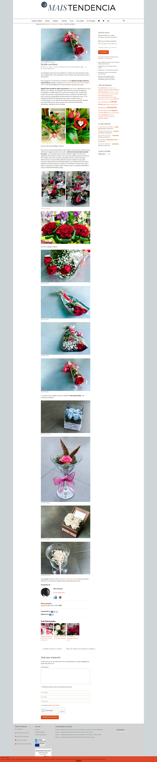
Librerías (116, 99)
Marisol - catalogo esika (61, 737)
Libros (99, 102)
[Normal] (44, 605)
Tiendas (112, 115)
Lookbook (104, 102)
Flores (57, 67)
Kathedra (110, 95)
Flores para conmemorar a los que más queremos (60, 637)
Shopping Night (115, 112)
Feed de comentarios (41, 734)
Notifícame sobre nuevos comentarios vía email (57, 687)
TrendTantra (101, 116)
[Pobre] (41, 605)
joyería (106, 95)
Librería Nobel (108, 97)
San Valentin (104, 112)
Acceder (37, 729)
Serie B (110, 112)
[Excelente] (46, 605)
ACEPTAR (78, 760)
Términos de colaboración (23, 744)
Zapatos (106, 118)
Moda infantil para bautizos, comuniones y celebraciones (85, 734)
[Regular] (43, 605)
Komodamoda (101, 97)
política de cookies (101, 759)
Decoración (112, 93)
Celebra (64, 21)
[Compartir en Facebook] (52, 612)
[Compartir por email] (57, 612)
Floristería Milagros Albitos (77, 67)
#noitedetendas (102, 88)
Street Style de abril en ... (105, 135)
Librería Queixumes (109, 99)
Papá (109, 110)
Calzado (100, 90)
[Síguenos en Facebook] (50, 615)
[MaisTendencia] (78, 9)
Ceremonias (111, 92)
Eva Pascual (58, 729)
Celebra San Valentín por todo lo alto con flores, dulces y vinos (47, 638)
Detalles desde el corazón (51, 649)
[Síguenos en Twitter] (53, 615)
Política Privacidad (112, 47)
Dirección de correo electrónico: (107, 41)
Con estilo (80, 21)
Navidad (100, 108)
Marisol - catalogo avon (61, 732)
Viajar (114, 116)
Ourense (112, 107)
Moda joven (102, 104)
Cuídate (55, 21)
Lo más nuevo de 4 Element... (106, 127)
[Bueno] (45, 605)
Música (116, 104)
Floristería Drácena (64, 67)
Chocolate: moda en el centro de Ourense (81, 732)
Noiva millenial (102, 139)
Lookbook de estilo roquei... (105, 131)
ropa (99, 112)
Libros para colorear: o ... (105, 144)
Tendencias (106, 115)
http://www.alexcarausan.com (55, 598)
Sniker (100, 115)
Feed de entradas (40, 732)
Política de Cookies (21, 740)
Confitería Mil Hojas (105, 93)
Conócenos (19, 729)
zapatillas (100, 118)
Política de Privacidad (22, 736)
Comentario (45, 667)
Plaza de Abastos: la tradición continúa (81, 649)
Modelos (109, 104)
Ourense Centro (103, 110)
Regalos (114, 110)
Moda (47, 21)
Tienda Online (37, 21)
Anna (114, 88)
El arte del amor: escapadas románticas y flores (73, 638)
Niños (105, 107)
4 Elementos (110, 88)
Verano (106, 116)
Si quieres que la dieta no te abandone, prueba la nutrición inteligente (83, 729)
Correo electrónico (59, 593)
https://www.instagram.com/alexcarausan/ (60, 598)
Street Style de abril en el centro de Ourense (82, 737)
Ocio (71, 21)
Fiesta (103, 95)
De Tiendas (91, 21)
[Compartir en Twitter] (55, 612)
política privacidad (53, 705)
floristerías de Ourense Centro (67, 579)
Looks (109, 102)
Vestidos (110, 116)
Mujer (112, 104)
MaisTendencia (45, 24)
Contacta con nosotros (22, 733)
